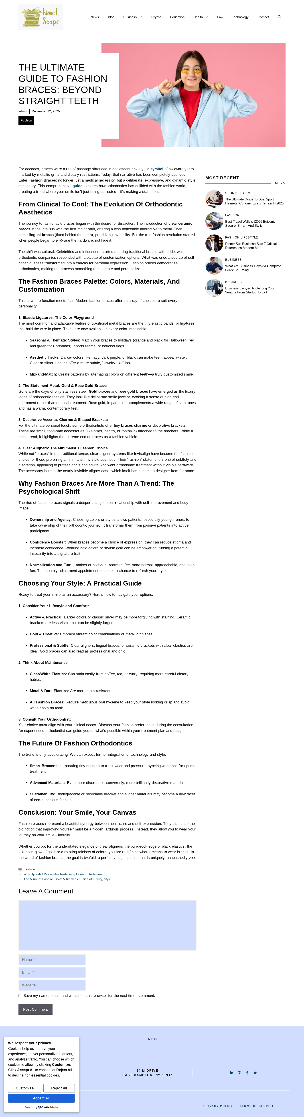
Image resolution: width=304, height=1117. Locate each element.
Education (177, 17)
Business (130, 17)
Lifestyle (249, 237)
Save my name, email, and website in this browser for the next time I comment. (89, 996)
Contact (263, 17)
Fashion (26, 120)
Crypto (156, 17)
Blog (111, 17)
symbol (156, 169)
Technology (240, 17)
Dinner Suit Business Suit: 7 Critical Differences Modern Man (251, 246)
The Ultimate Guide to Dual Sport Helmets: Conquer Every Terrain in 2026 (254, 201)
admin (22, 111)
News (95, 17)
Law (220, 17)
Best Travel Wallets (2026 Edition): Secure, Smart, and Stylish (250, 223)
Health (198, 17)
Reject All (59, 1088)
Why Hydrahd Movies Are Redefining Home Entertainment (64, 874)
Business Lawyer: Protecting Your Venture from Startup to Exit (249, 290)
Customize (25, 1088)
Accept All (41, 1098)
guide (77, 186)
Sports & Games (240, 193)
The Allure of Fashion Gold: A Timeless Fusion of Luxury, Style (67, 879)
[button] (279, 17)
